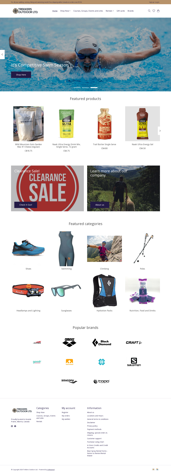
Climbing (104, 268)
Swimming (66, 268)
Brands (131, 11)
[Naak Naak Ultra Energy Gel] (142, 123)
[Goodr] (37, 362)
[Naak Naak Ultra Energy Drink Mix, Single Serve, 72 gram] (66, 123)
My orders (66, 416)
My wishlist (66, 419)
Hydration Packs (104, 310)
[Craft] (133, 343)
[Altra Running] (37, 343)
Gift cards (121, 11)
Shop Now (40, 412)
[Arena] (69, 343)
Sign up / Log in (154, 2)
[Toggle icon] (149, 11)
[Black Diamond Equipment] (101, 343)
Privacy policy (92, 426)
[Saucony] (69, 382)
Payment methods (94, 429)
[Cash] (153, 469)
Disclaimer (91, 422)
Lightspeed (51, 470)
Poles (142, 268)
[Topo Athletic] (101, 382)
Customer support (94, 438)
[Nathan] (69, 362)
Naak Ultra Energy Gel (142, 144)
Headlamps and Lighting (28, 310)
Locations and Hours (95, 416)
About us (90, 412)
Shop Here (21, 74)
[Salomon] (133, 362)
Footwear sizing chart (95, 442)
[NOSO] (101, 362)
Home (54, 11)
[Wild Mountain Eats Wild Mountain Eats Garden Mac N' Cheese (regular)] (28, 123)
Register (65, 412)
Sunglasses (66, 310)
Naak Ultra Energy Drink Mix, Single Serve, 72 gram (66, 145)
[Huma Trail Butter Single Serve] (104, 123)
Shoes (28, 268)
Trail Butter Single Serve (104, 144)
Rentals (39, 421)
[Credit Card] (157, 469)
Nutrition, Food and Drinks (143, 310)
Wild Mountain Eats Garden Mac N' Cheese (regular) (28, 145)
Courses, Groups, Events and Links (88, 11)
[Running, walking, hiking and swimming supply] (25, 11)
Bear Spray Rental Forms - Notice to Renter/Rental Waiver (97, 453)
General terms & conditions (97, 419)
